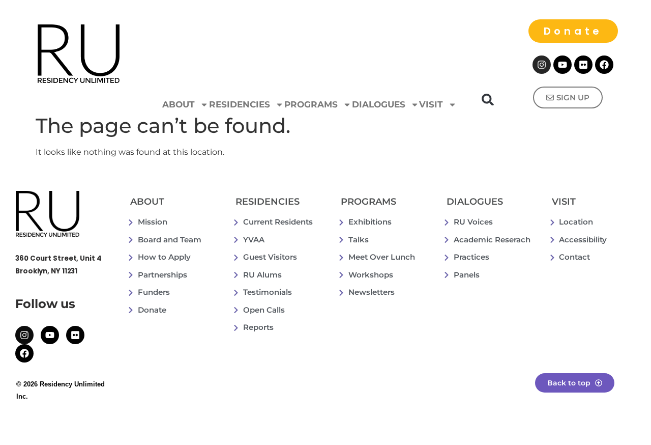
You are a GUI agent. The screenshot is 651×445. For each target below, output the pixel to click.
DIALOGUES (378, 104)
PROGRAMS (311, 104)
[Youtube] (562, 64)
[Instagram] (541, 64)
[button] (488, 99)
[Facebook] (604, 64)
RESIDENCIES (239, 104)
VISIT (431, 104)
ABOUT (178, 104)
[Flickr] (583, 64)
